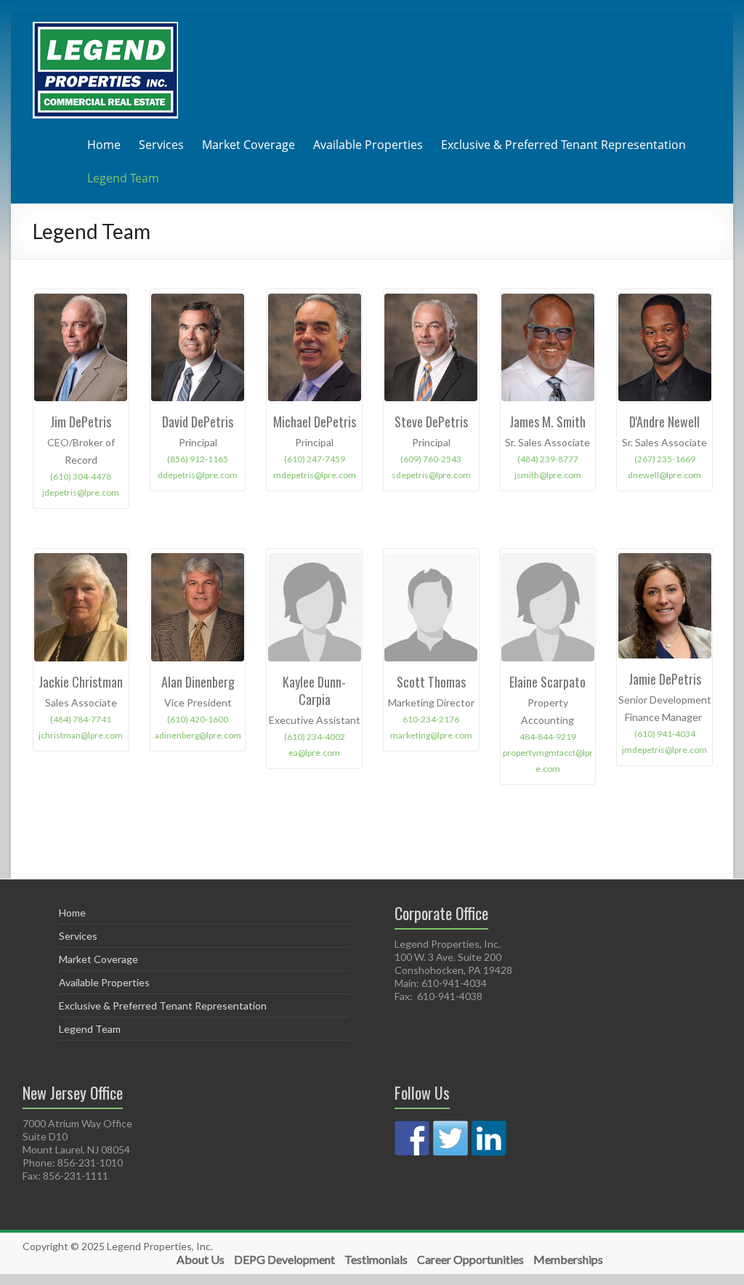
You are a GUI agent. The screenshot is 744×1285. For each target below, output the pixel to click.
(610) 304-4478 (80, 476)
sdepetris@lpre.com (431, 475)
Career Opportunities (470, 1259)
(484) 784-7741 (80, 719)
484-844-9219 (547, 736)
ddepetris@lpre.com (198, 475)
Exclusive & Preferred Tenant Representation (563, 145)
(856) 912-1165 (197, 459)
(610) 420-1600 (197, 719)
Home (104, 145)
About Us (201, 1259)
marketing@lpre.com (431, 735)
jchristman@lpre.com (81, 735)
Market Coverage (248, 145)
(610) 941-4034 (664, 733)
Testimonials (376, 1259)
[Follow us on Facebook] (412, 1138)
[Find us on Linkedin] (489, 1138)
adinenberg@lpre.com (198, 735)
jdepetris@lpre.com (80, 492)
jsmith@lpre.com (547, 475)
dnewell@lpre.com (664, 475)
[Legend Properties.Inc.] (105, 29)
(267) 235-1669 (664, 459)
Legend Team (123, 178)
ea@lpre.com (314, 752)
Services (161, 145)
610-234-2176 (431, 719)
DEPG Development (284, 1259)
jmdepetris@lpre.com (664, 749)
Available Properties (368, 145)
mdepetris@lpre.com (314, 475)
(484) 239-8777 (547, 459)
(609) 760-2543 (430, 459)
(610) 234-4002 (314, 736)
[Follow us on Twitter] (450, 1138)
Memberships (568, 1259)
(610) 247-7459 (314, 459)
